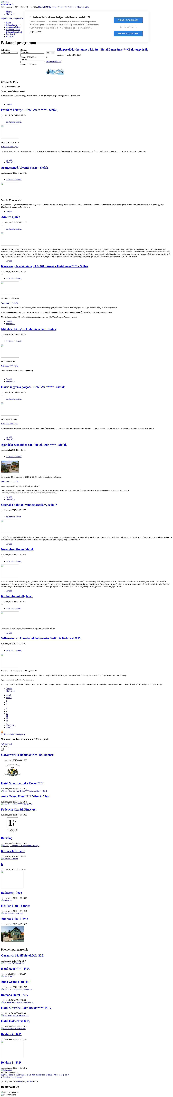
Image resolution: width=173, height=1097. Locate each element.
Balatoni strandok (13, 30)
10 (7, 714)
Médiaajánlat (51, 7)
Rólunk (57, 1075)
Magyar (9, 12)
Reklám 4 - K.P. (11, 1034)
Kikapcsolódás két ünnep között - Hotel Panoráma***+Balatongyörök (102, 49)
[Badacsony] (6, 900)
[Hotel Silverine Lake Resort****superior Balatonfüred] (24, 791)
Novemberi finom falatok (17, 549)
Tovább (9, 104)
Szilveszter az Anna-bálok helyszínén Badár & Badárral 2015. (41, 638)
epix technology (17, 1077)
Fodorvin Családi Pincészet (18, 809)
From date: (25, 52)
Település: (5, 50)
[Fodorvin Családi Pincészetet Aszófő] (12, 832)
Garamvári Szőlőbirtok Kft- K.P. (22, 955)
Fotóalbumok (70, 7)
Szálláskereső (6, 744)
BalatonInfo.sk (7, 4)
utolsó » (9, 727)
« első (8, 695)
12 (7, 718)
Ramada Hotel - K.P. (14, 994)
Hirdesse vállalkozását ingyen (13, 734)
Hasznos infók (83, 7)
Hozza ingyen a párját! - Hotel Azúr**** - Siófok (33, 387)
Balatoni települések (14, 32)
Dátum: (23, 50)
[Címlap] (5, 2)
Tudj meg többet (35, 32)
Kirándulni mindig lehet (17, 596)
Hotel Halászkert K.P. (15, 1021)
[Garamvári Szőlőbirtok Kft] (12, 778)
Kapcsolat (10, 36)
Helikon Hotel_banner (15, 905)
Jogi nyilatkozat (38, 1075)
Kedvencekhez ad (23, 1075)
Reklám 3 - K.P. (11, 1062)
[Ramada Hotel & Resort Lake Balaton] (17, 1002)
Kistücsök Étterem (13, 851)
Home (8, 23)
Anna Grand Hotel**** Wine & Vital (25, 796)
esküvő (30, 1081)
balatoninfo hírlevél (53, 61)
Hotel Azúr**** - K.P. (15, 968)
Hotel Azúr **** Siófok (9, 146)
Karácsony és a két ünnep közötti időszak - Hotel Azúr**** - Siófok (44, 266)
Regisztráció (18, 18)
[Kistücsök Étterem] (9, 859)
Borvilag (6, 838)
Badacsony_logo (11, 892)
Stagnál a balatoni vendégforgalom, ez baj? (29, 504)
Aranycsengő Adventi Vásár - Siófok (24, 167)
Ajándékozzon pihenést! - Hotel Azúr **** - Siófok (34, 444)
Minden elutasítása (128, 34)
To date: (23, 59)
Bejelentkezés (6, 18)
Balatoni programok (14, 25)
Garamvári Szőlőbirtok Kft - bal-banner (27, 754)
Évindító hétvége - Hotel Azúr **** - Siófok (29, 109)
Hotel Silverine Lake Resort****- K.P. (26, 1007)
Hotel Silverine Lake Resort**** (22, 783)
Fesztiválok (10, 34)
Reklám (49, 1075)
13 (7, 720)
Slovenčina (10, 14)
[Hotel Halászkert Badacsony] (13, 1029)
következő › (10, 725)
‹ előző (9, 698)
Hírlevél (41, 7)
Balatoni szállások (13, 27)
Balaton (61, 7)
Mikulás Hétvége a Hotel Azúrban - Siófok (28, 329)
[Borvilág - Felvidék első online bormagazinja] (20, 846)
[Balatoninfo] (6, 1070)
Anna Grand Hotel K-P (16, 981)
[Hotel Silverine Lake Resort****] (15, 1015)
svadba (19, 1081)
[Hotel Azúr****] (8, 976)
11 (7, 716)
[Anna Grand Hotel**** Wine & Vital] (17, 804)
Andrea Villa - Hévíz (14, 918)
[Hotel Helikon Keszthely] (12, 913)
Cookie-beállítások (128, 27)
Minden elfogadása (128, 20)
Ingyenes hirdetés (8, 1075)
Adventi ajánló (10, 217)
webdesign (5, 1077)
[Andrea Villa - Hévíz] (12, 942)
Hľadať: (4, 746)
